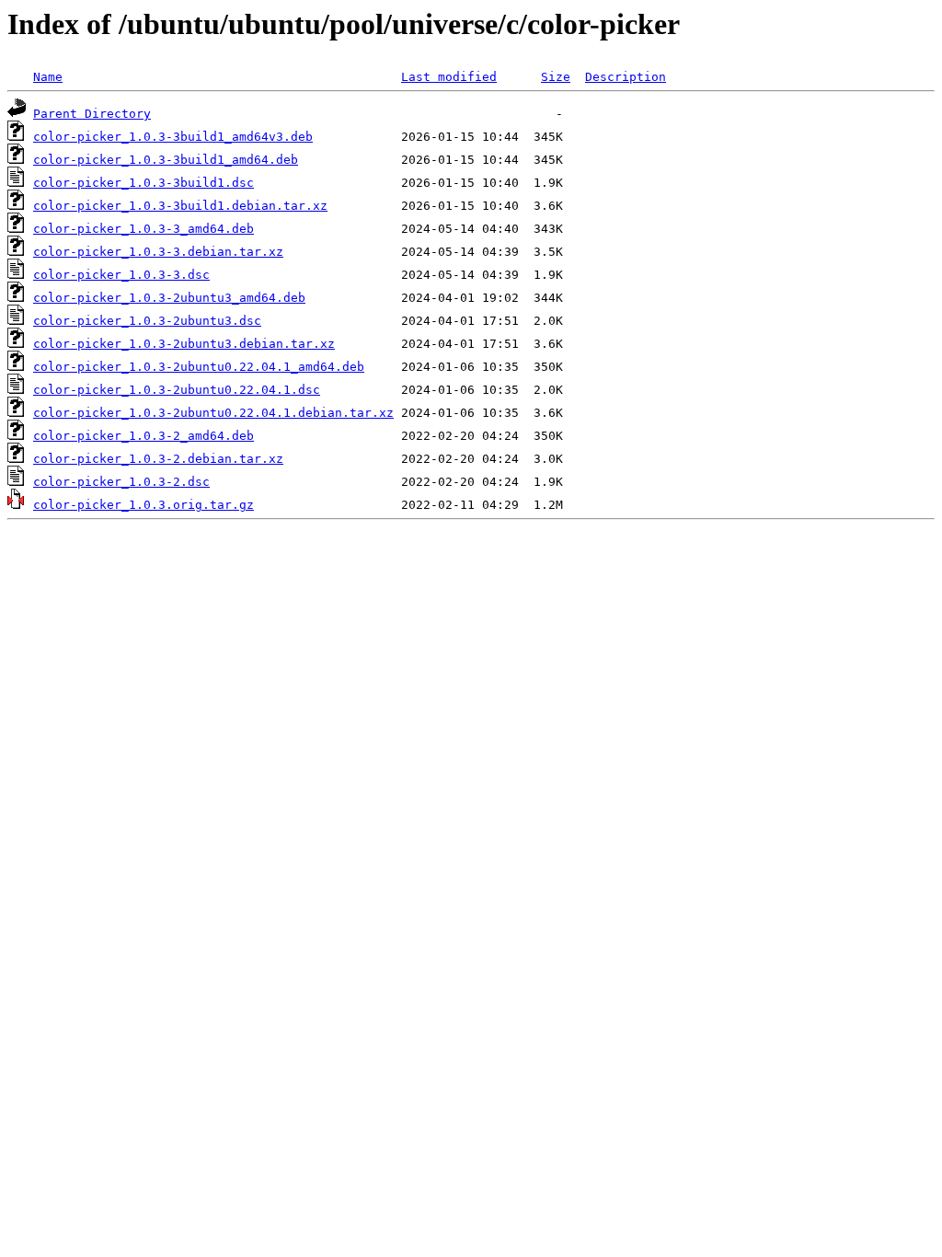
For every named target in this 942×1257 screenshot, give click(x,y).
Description (625, 77)
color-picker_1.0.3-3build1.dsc (143, 183)
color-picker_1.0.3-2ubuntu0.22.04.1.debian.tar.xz (213, 413)
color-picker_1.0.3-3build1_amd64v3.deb (173, 137)
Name (48, 77)
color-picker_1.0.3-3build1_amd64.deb (165, 160)
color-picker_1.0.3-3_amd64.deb (143, 229)
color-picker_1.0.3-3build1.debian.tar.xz (180, 206)
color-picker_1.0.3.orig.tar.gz (143, 505)
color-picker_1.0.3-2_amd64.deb (143, 436)
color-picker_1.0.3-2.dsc (121, 482)
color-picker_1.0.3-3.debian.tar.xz (158, 252)
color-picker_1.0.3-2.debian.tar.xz (158, 459)
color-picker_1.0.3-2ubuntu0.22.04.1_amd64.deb (198, 367)
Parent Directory (92, 114)
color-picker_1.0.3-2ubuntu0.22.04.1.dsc (176, 390)
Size (555, 77)
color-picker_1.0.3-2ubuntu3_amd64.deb (169, 298)
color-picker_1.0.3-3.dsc (121, 275)
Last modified (449, 77)
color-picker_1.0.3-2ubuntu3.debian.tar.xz (184, 344)
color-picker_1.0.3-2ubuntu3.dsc (147, 321)
